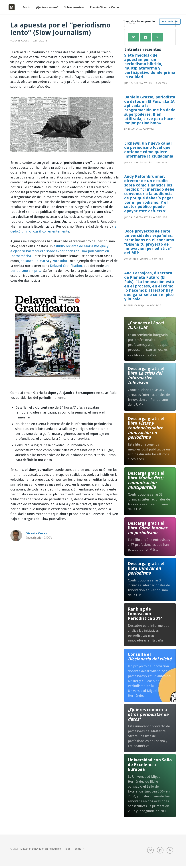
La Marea (42, 261)
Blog (67, 848)
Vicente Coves (19, 40)
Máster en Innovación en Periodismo (40, 848)
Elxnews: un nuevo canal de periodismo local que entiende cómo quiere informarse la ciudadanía (148, 149)
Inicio (26, 7)
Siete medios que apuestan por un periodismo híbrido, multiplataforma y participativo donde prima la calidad (149, 66)
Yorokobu (59, 261)
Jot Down (26, 261)
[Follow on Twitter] (150, 850)
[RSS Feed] (170, 850)
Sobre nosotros (74, 7)
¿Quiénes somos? (47, 7)
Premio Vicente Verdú (104, 7)
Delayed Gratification (66, 266)
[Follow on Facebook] (160, 850)
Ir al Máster (170, 21)
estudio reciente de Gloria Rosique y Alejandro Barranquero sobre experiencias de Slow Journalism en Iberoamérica (59, 251)
